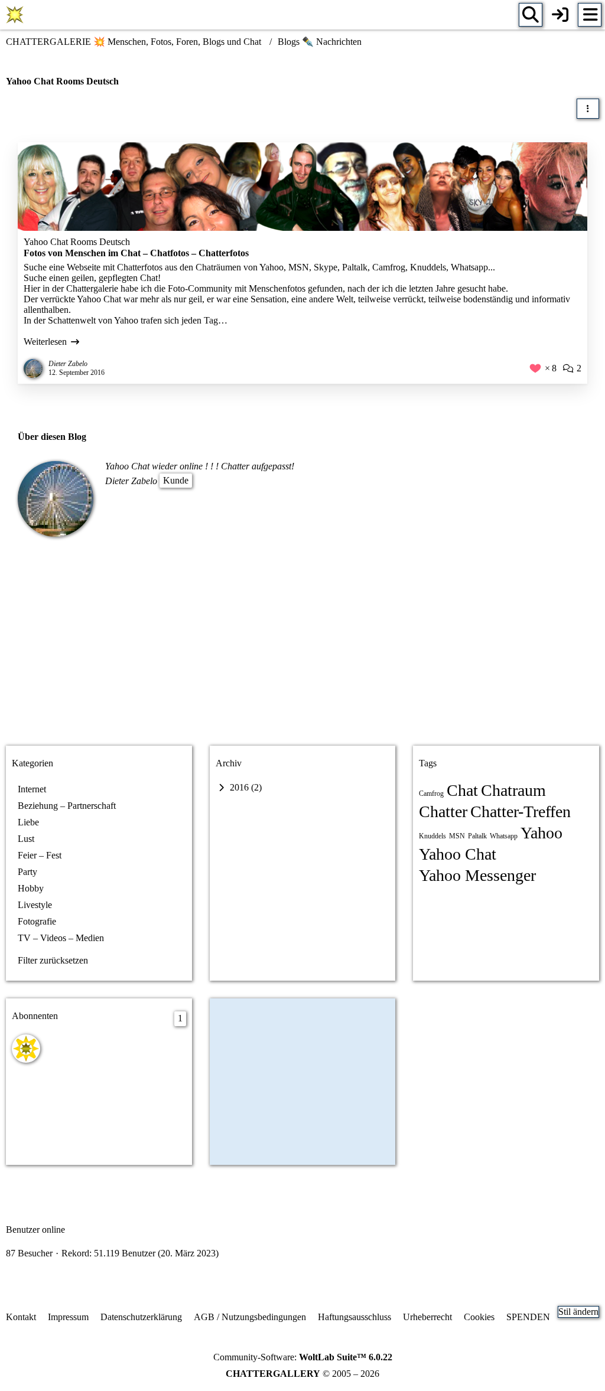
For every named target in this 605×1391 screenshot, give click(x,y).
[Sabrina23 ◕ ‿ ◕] (26, 1048)
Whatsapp (504, 836)
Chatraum (513, 790)
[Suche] (530, 15)
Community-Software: (302, 1357)
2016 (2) (244, 787)
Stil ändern (578, 1312)
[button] (588, 109)
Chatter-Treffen (520, 811)
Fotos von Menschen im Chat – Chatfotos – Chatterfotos (136, 253)
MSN (457, 836)
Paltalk (477, 836)
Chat (462, 790)
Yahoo (541, 833)
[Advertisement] (302, 643)
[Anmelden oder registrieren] (560, 15)
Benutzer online (35, 1230)
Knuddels (432, 836)
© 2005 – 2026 (302, 1374)
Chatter (443, 811)
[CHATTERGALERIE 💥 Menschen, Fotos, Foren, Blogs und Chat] (15, 15)
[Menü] (589, 15)
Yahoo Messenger (477, 875)
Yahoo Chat (457, 854)
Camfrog (431, 793)
